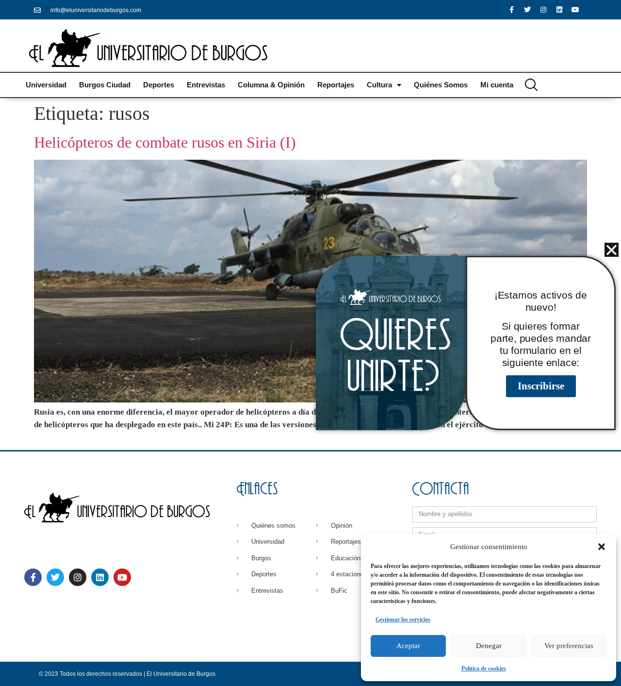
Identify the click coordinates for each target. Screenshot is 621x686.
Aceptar (408, 646)
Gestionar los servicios (403, 619)
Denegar (489, 646)
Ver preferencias (568, 646)
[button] (601, 547)
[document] (310, 343)
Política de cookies (483, 668)
